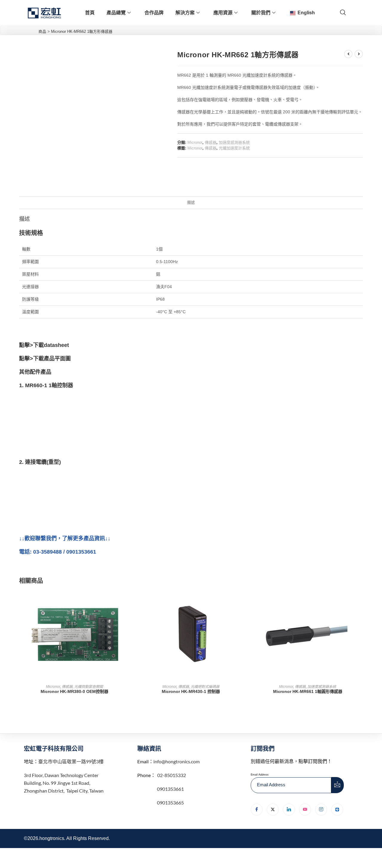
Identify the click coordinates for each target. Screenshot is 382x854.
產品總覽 (116, 12)
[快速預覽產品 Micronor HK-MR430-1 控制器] (244, 600)
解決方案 (185, 12)
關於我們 (260, 12)
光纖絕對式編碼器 (205, 687)
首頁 (90, 12)
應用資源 (222, 12)
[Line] (337, 810)
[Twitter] (273, 810)
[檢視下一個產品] (359, 54)
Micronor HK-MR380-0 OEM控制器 (74, 691)
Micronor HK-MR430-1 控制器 (191, 691)
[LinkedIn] (289, 810)
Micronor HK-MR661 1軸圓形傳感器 (307, 691)
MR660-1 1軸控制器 (49, 385)
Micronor (194, 142)
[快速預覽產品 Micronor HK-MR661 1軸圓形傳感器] (361, 600)
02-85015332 (171, 775)
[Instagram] (321, 810)
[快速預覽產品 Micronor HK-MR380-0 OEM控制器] (128, 600)
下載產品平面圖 (52, 359)
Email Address (260, 774)
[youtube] (305, 810)
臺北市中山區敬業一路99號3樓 (71, 761)
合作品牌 (154, 12)
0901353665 (170, 802)
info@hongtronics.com (176, 761)
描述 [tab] (191, 202)
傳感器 (210, 142)
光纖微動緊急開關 (88, 687)
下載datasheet (51, 345)
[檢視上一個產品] (348, 54)
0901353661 (170, 789)
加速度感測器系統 (234, 142)
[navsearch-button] (343, 13)
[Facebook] (257, 810)
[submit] (337, 785)
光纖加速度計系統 (234, 148)
